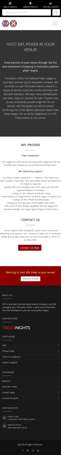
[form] (26, 12)
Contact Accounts (10, 398)
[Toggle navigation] (55, 23)
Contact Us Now (29, 247)
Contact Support (9, 362)
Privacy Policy (8, 351)
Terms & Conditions (11, 356)
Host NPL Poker (9, 386)
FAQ (4, 345)
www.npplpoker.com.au (17, 427)
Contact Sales (8, 392)
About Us (6, 381)
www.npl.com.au (14, 425)
